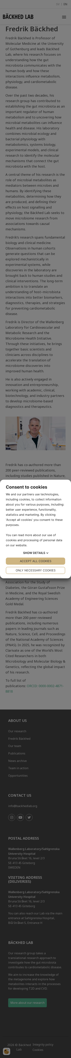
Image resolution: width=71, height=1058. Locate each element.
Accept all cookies (35, 561)
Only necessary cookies (36, 570)
